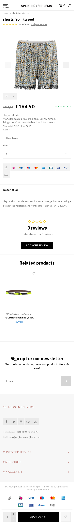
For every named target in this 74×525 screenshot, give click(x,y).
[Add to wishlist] (66, 517)
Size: (6, 145)
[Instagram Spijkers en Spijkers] (21, 421)
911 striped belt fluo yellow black (19, 318)
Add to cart (38, 516)
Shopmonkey (42, 489)
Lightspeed (62, 486)
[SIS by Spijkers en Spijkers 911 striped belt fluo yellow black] (19, 292)
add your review (39, 24)
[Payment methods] (6, 167)
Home (5, 13)
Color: (7, 129)
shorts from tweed (20, 13)
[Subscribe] (66, 381)
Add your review (37, 245)
